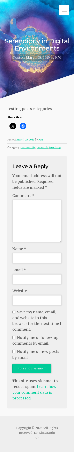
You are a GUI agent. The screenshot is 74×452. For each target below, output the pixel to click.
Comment (23, 195)
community (28, 147)
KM (40, 139)
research (42, 147)
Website (19, 291)
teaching (55, 147)
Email (19, 270)
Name (19, 249)
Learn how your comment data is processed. (34, 392)
